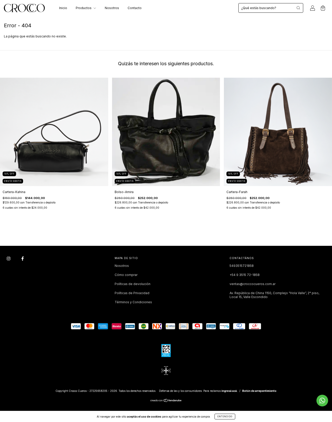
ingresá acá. (230, 390)
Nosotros (112, 8)
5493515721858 (242, 266)
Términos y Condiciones (133, 302)
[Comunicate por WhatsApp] (322, 400)
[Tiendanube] (166, 401)
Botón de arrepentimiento (259, 390)
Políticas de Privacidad (132, 293)
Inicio (63, 8)
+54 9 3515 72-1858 (245, 275)
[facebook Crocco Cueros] (22, 258)
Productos (84, 8)
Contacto (135, 8)
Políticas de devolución (132, 284)
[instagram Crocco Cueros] (9, 258)
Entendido (224, 416)
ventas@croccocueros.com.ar (252, 284)
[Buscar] (298, 7)
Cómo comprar (126, 275)
